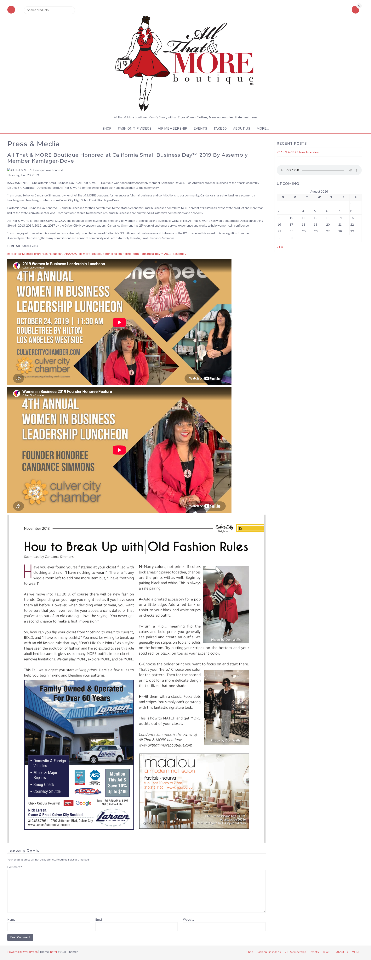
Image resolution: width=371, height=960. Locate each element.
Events (200, 128)
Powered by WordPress (22, 951)
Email (98, 919)
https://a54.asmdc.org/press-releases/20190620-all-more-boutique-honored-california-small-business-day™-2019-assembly (96, 254)
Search (70, 10)
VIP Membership (172, 128)
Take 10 (220, 128)
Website (188, 919)
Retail (53, 951)
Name (11, 919)
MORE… (263, 128)
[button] (11, 10)
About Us (241, 128)
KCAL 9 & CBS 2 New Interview (298, 152)
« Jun (280, 247)
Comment (14, 867)
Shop (106, 128)
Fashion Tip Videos (134, 128)
